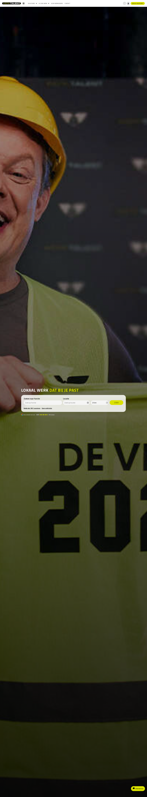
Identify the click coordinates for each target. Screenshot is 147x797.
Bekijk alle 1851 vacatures (32, 408)
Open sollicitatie (47, 408)
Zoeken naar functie (32, 399)
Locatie (66, 399)
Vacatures (31, 3)
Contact (67, 3)
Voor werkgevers (57, 3)
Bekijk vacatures (137, 3)
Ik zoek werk (43, 3)
